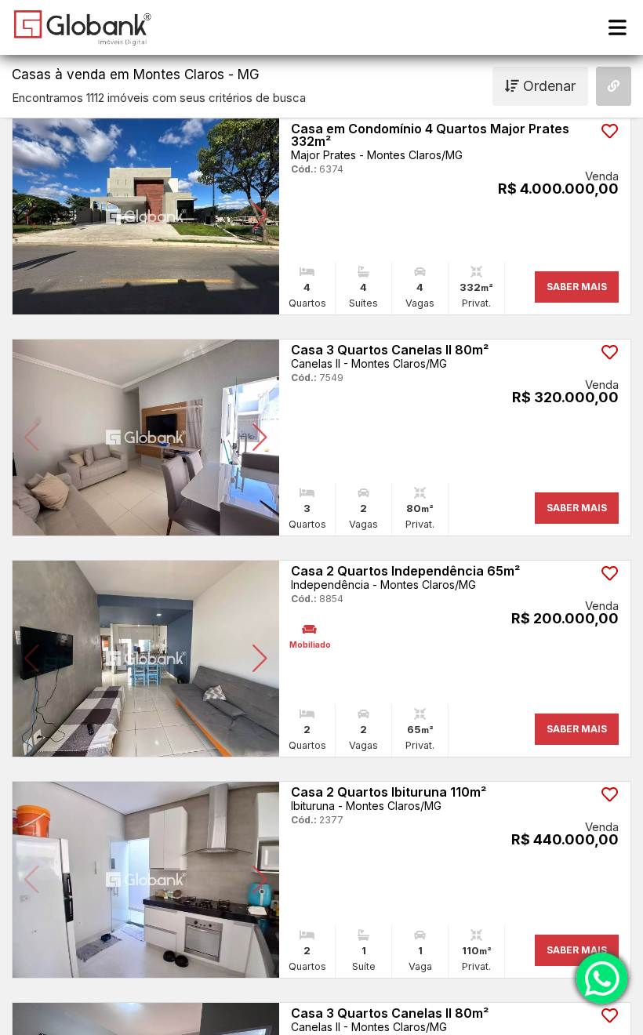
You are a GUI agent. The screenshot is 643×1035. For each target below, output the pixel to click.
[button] (32, 216)
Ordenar (547, 86)
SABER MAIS (577, 286)
